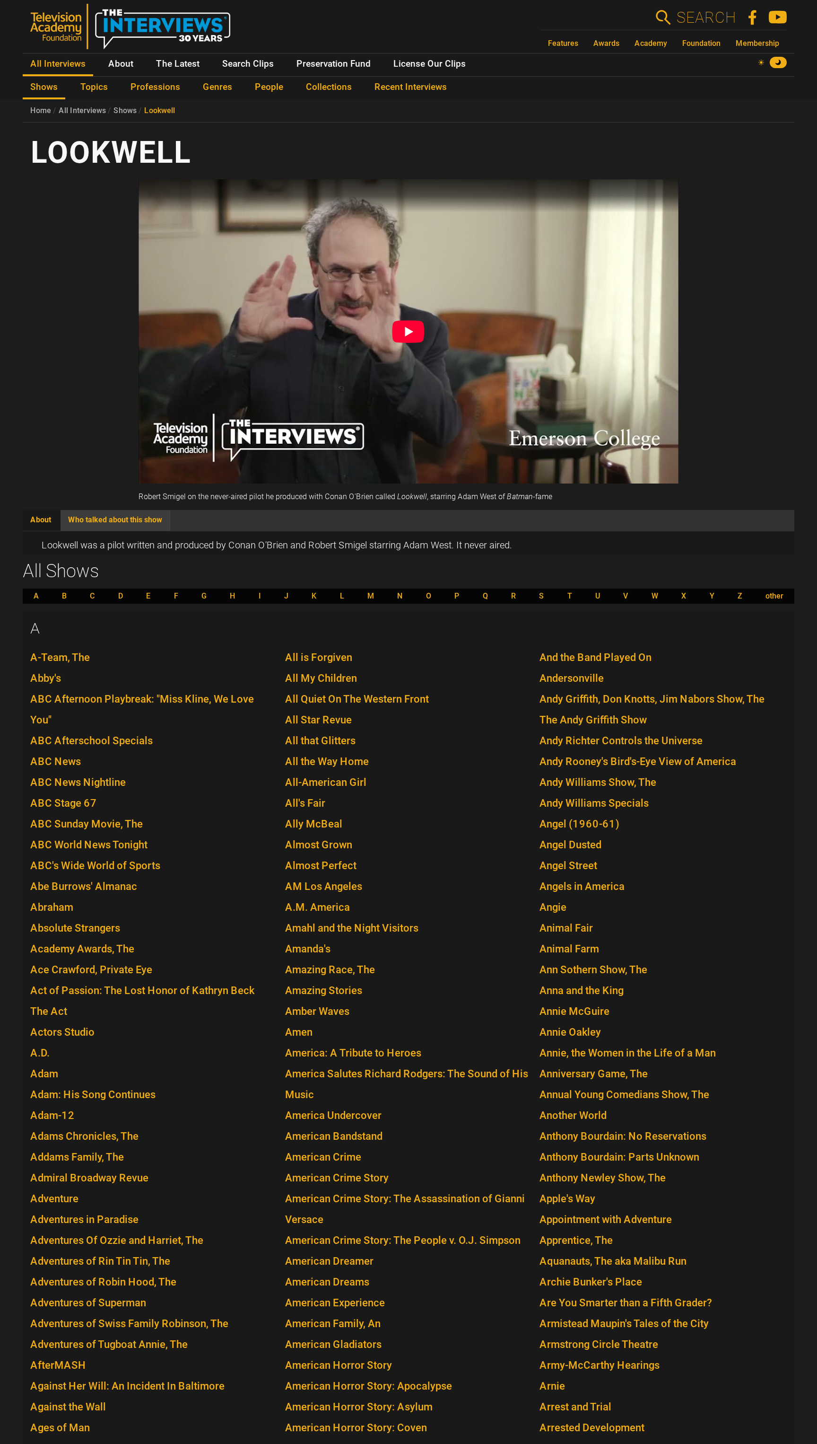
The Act (48, 1011)
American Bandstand (333, 1136)
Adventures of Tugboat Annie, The (109, 1344)
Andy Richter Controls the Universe (621, 741)
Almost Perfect (320, 866)
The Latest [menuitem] (178, 64)
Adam (44, 1074)
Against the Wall (68, 1407)
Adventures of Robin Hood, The (103, 1282)
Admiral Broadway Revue (89, 1178)
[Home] (134, 30)
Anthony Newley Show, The (602, 1178)
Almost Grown (318, 845)
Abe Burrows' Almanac (83, 886)
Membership (757, 43)
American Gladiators (333, 1344)
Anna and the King (581, 990)
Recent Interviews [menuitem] (410, 87)
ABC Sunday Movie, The (86, 824)
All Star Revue (318, 720)
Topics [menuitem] (94, 87)
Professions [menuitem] (155, 87)
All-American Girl (325, 782)
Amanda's (307, 949)
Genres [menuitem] (217, 87)
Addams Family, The (77, 1157)
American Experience (335, 1303)
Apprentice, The (576, 1240)
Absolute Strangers (75, 928)
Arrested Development (591, 1428)
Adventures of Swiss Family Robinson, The (129, 1324)
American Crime (323, 1157)
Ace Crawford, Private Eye (91, 970)
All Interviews (82, 110)
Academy (650, 43)
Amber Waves (317, 1011)
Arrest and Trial (575, 1407)
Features (563, 43)
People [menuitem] (269, 87)
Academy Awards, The (82, 949)
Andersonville (571, 678)
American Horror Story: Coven (356, 1428)
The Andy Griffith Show (593, 720)
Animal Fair (566, 928)
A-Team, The (60, 657)
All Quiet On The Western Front (357, 699)
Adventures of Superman (88, 1303)
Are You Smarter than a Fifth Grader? (625, 1303)
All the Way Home (327, 761)
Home (40, 110)
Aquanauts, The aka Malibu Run (613, 1261)
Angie (552, 907)
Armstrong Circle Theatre (598, 1344)
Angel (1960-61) (579, 824)
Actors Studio (62, 1032)
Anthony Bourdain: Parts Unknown (619, 1157)
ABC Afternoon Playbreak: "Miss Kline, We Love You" (142, 709)
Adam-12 (52, 1115)
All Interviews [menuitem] (58, 64)
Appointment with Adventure (605, 1219)
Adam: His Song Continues (93, 1095)
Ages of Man (60, 1428)
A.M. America (317, 907)
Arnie (552, 1386)
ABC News (55, 761)
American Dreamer (329, 1261)
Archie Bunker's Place (590, 1282)
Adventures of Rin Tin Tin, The (100, 1261)
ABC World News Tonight (89, 845)
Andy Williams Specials (594, 803)
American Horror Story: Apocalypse (368, 1386)
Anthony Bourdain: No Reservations (622, 1136)
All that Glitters (320, 741)
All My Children (321, 678)
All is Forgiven (318, 657)
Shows (125, 110)
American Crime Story (337, 1178)
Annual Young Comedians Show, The (624, 1095)
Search (706, 17)
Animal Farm (569, 949)
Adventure (54, 1199)
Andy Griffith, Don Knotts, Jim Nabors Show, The (652, 699)
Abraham (51, 907)
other (774, 596)
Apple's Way (567, 1199)
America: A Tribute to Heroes (353, 1053)
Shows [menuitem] (44, 87)
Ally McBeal (313, 824)
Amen (299, 1032)
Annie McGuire (574, 1011)
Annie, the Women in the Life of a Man (627, 1053)
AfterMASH (58, 1365)
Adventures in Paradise (84, 1219)
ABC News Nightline (78, 782)
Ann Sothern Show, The (593, 970)
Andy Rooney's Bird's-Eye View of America (637, 761)
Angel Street (568, 866)
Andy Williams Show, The (597, 782)
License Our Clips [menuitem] (429, 64)
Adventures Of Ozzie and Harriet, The (116, 1240)
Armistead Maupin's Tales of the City (624, 1324)
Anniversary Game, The (593, 1074)
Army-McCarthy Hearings (599, 1365)
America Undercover (333, 1115)
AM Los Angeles (323, 886)
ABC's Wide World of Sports (95, 866)
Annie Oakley (570, 1032)
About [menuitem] (120, 64)
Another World (573, 1115)
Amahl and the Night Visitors (351, 928)
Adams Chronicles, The (84, 1136)
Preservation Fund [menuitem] (333, 64)
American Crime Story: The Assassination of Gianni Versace (405, 1209)
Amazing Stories (323, 990)
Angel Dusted (570, 845)
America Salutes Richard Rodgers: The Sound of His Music (406, 1084)
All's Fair (305, 803)
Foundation (701, 43)
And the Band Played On (595, 657)
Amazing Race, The (330, 970)
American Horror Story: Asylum (359, 1407)
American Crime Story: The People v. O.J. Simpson (403, 1240)
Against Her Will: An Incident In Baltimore (127, 1386)
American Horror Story (338, 1365)
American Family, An (333, 1324)
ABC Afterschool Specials (91, 741)
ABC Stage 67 (63, 803)
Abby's (45, 678)
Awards (606, 43)
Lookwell (159, 110)
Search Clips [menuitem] (248, 64)
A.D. (40, 1053)
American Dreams (327, 1282)
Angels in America (582, 886)
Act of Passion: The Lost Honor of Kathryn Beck (142, 990)
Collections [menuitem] (329, 87)
